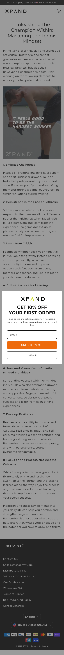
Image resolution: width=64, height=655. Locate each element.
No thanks (32, 355)
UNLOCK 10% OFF (32, 345)
